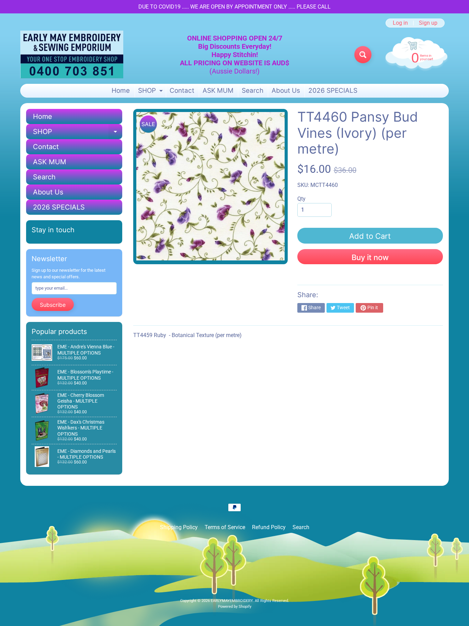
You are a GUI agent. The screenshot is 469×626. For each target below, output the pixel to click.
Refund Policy (269, 527)
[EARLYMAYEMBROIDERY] (71, 54)
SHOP (151, 92)
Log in (400, 23)
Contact (182, 90)
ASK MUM (218, 90)
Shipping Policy (179, 527)
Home (121, 90)
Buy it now (370, 257)
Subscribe (53, 304)
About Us (286, 90)
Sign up (428, 23)
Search (252, 90)
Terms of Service (225, 527)
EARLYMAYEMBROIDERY (232, 601)
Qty (301, 198)
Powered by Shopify (234, 606)
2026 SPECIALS (332, 90)
